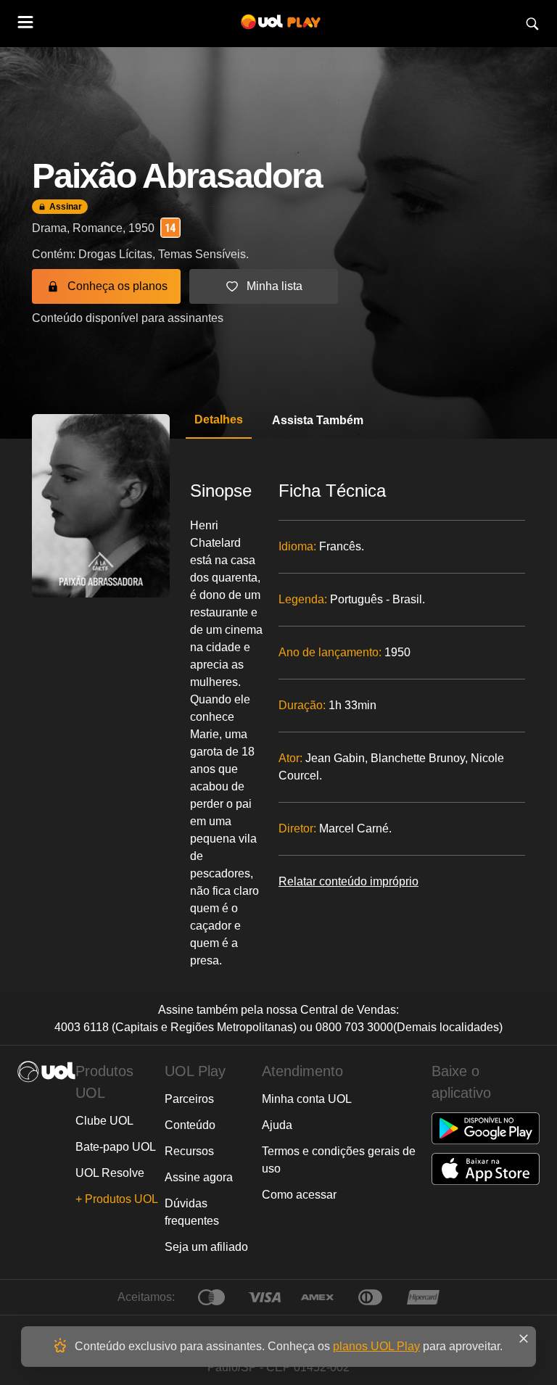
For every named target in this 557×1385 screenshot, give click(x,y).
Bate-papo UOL (115, 1147)
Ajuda (277, 1125)
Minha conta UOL (307, 1099)
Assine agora (199, 1177)
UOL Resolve (109, 1173)
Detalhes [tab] (218, 419)
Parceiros (189, 1099)
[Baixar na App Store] (486, 1169)
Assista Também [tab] (317, 420)
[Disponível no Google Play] (486, 1128)
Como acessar (299, 1194)
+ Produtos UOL (116, 1199)
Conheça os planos (117, 286)
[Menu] (26, 24)
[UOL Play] (281, 24)
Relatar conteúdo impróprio (348, 881)
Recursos (189, 1151)
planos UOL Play (376, 1346)
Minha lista (274, 286)
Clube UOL (104, 1121)
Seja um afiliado (206, 1247)
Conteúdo (190, 1125)
